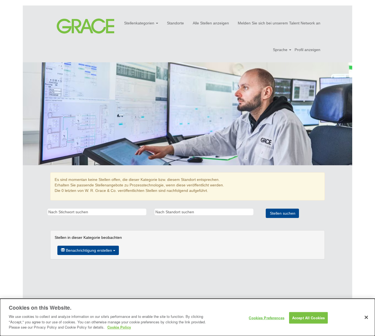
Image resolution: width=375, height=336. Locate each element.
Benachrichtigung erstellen (89, 250)
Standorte (175, 23)
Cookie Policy (119, 326)
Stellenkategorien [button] (139, 23)
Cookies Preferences (266, 317)
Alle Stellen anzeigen (211, 23)
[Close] (366, 317)
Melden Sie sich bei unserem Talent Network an (279, 23)
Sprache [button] (281, 49)
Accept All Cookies (308, 317)
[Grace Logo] (85, 26)
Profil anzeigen (307, 49)
